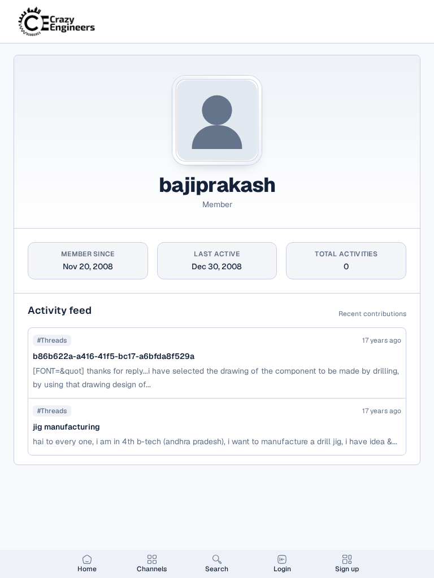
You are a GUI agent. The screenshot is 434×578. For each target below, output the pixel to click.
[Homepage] (57, 21)
